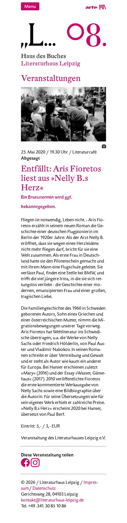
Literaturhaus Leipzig (50, 63)
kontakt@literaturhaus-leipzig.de (52, 500)
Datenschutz (44, 488)
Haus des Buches (43, 56)
